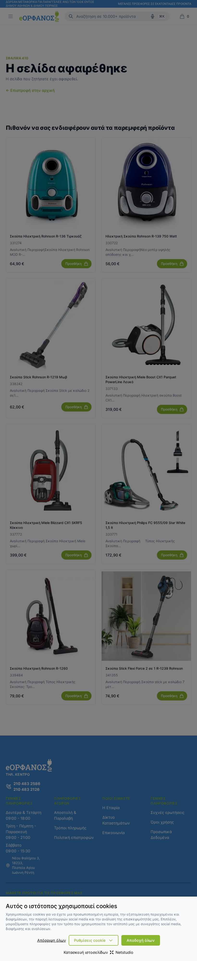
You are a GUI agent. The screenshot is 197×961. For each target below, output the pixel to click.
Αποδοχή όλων (141, 940)
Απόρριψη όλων (51, 940)
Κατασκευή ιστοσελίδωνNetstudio (98, 952)
